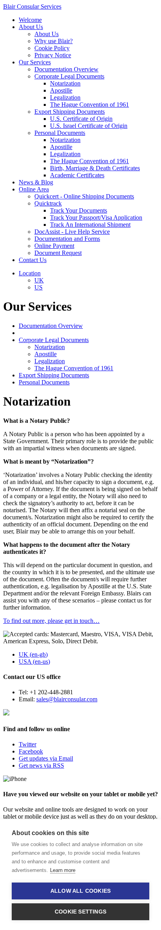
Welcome (30, 19)
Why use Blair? (53, 41)
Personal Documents (59, 132)
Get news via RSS (41, 765)
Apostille (61, 90)
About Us (31, 27)
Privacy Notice (52, 55)
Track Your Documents (78, 210)
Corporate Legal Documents (69, 76)
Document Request (58, 252)
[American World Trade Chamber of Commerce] (6, 713)
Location (30, 273)
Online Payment (54, 245)
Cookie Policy (52, 48)
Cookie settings (80, 912)
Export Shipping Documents (69, 111)
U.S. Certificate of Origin (81, 118)
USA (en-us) (34, 661)
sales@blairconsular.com (66, 699)
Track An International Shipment (90, 224)
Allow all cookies (80, 891)
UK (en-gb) (33, 654)
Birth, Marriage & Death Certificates (95, 168)
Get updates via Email (46, 758)
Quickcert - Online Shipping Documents (84, 196)
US (38, 287)
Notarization (65, 83)
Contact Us (33, 260)
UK (39, 280)
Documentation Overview (66, 69)
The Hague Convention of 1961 (89, 104)
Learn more (62, 870)
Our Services (35, 62)
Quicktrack (48, 203)
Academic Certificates (77, 175)
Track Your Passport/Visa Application (96, 217)
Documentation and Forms (67, 238)
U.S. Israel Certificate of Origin (88, 125)
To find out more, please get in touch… (51, 620)
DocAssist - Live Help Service (72, 231)
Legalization (65, 97)
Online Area (34, 189)
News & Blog (36, 182)
